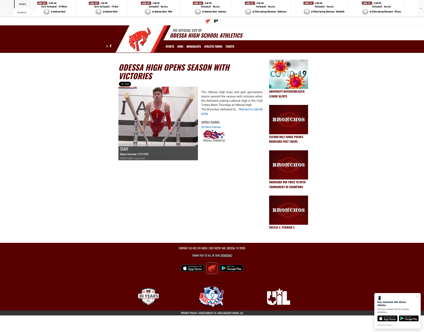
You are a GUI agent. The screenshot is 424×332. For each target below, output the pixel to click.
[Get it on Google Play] (409, 318)
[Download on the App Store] (387, 318)
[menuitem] (208, 21)
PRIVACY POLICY (189, 313)
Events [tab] (22, 4)
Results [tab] (22, 12)
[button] (54, 8)
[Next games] (420, 8)
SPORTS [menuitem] (170, 46)
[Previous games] (34, 8)
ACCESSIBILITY (206, 313)
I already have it (384, 325)
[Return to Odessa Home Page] (140, 39)
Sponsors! (226, 255)
